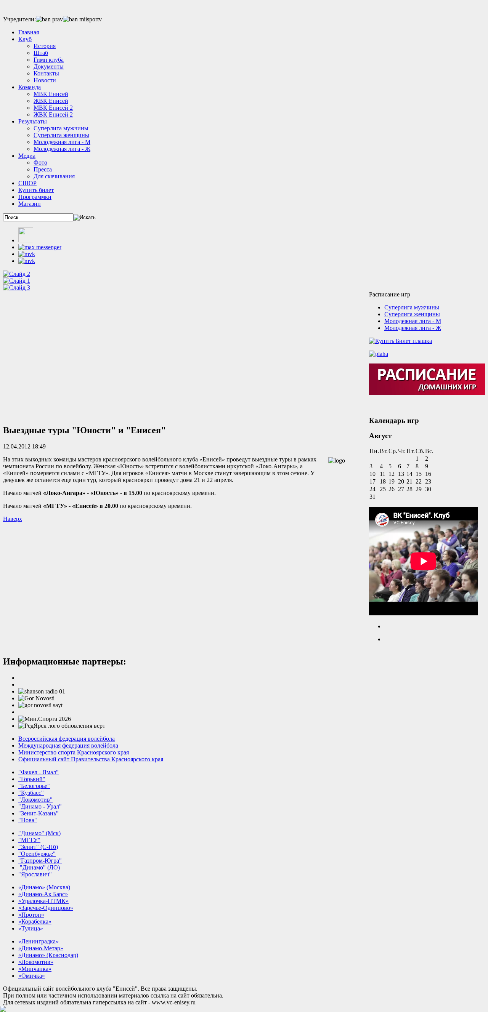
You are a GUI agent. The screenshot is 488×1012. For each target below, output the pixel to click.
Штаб (41, 53)
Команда (29, 87)
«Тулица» (30, 928)
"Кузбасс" (31, 792)
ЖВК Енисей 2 (53, 114)
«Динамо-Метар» (40, 948)
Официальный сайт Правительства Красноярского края (90, 759)
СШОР (27, 183)
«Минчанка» (34, 969)
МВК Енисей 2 (53, 107)
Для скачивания (54, 176)
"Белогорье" (34, 786)
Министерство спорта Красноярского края (73, 752)
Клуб (25, 39)
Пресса (43, 169)
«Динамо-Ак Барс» (43, 894)
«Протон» (31, 914)
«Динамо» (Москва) (44, 887)
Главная (28, 32)
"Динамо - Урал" (40, 806)
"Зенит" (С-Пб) (38, 847)
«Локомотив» (35, 962)
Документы (49, 66)
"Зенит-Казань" (38, 813)
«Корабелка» (34, 921)
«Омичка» (31, 975)
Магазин (29, 203)
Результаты (32, 121)
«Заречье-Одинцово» (45, 908)
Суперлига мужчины (61, 128)
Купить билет (36, 190)
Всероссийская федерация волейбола (66, 738)
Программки (34, 197)
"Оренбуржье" (37, 853)
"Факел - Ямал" (38, 772)
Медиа (26, 155)
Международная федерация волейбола (68, 745)
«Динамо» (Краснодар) (48, 955)
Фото (40, 162)
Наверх (12, 519)
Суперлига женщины (61, 135)
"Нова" (27, 820)
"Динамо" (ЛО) (39, 867)
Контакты (46, 73)
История (45, 46)
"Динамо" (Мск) (39, 833)
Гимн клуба (49, 59)
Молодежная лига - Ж (62, 149)
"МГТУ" (29, 840)
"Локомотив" (35, 799)
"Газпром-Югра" (40, 860)
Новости (45, 80)
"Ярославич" (35, 874)
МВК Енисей (51, 94)
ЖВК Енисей (51, 101)
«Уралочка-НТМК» (43, 901)
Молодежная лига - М (62, 142)
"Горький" (31, 779)
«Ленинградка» (38, 941)
